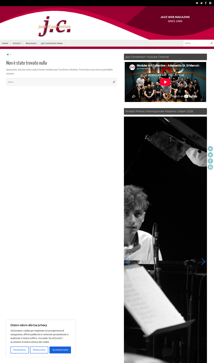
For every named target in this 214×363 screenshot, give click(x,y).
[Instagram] (210, 3)
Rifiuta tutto (39, 350)
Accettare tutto (60, 350)
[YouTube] (197, 3)
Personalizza (19, 350)
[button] (127, 261)
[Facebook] (206, 3)
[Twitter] (201, 3)
